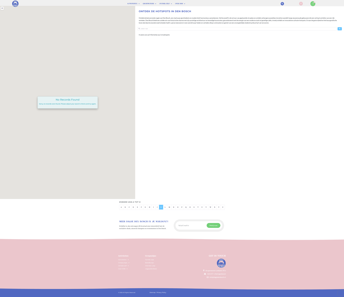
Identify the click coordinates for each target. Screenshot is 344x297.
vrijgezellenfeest (151, 269)
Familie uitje (149, 260)
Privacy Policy (161, 292)
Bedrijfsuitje (149, 263)
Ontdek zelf (164, 3)
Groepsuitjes (148, 3)
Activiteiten (132, 3)
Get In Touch (217, 255)
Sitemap (153, 292)
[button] (282, 3)
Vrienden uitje (150, 266)
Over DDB (179, 3)
